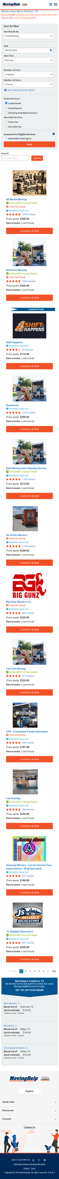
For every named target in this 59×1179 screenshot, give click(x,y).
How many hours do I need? (21, 90)
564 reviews (28, 809)
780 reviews (28, 742)
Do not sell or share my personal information (29, 1164)
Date (6, 46)
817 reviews (28, 676)
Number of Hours (12, 80)
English (29, 1091)
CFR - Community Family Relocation (27, 731)
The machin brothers (14, 1048)
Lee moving (13, 798)
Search (5, 153)
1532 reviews (28, 412)
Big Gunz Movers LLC (18, 601)
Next (55, 971)
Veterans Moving (16, 270)
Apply (29, 144)
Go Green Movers (16, 535)
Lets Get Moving (16, 668)
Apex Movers (10, 1003)
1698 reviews (28, 214)
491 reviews (28, 943)
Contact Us (29, 1127)
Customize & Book (29, 230)
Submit (37, 158)
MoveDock (9, 1025)
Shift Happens (14, 342)
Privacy (26, 1168)
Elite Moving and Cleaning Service (26, 468)
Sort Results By (11, 31)
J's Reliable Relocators (19, 931)
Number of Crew (12, 70)
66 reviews (27, 349)
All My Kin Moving (16, 199)
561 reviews (28, 876)
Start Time (9, 56)
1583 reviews (28, 281)
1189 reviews (28, 479)
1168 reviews (28, 546)
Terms (33, 1168)
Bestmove (12, 405)
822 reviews (28, 613)
